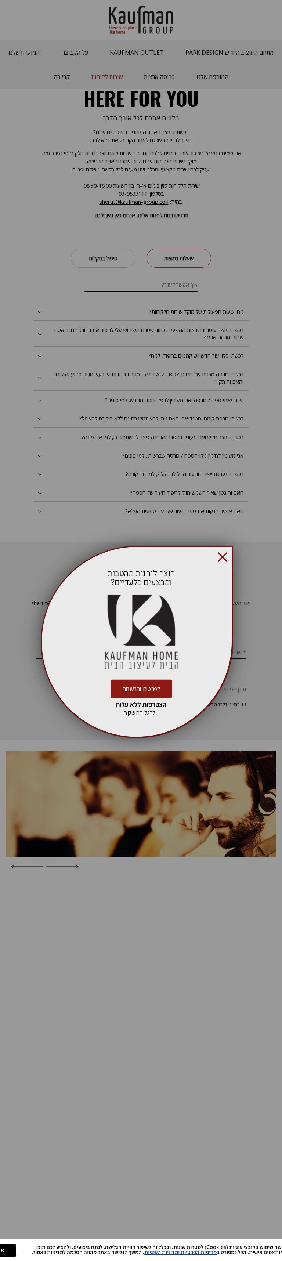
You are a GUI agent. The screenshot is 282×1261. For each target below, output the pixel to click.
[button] (222, 557)
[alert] (141, 1250)
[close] (222, 557)
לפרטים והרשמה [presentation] (141, 689)
